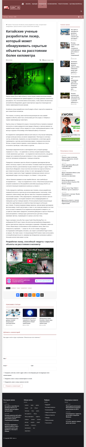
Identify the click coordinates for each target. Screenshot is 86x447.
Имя (4, 358)
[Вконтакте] (30, 295)
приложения (28, 428)
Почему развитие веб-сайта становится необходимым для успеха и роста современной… (75, 50)
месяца (26, 422)
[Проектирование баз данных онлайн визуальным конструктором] (13, 313)
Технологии (42, 4)
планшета (33, 425)
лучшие (33, 419)
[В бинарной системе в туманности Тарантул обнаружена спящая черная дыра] (30, 313)
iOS (31, 408)
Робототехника (63, 4)
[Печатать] (42, 295)
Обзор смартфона (29, 416)
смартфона (27, 430)
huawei (26, 408)
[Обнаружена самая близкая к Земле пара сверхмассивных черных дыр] (47, 313)
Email (5, 365)
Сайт (32, 365)
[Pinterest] (26, 295)
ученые (29, 288)
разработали (24, 288)
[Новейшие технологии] (11, 8)
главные (27, 419)
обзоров (27, 425)
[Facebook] (17, 295)
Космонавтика (52, 4)
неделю (32, 422)
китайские (13, 288)
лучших (39, 419)
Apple (32, 405)
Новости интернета (50, 412)
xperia (37, 411)
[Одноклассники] (34, 295)
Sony (32, 411)
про (34, 428)
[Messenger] (38, 295)
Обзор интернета (50, 415)
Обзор (35, 413)
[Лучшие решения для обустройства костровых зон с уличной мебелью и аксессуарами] (65, 96)
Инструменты (28, 413)
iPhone (36, 408)
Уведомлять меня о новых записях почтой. (17, 382)
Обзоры (28, 4)
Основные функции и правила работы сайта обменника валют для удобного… (75, 67)
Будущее (34, 4)
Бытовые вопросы (76, 4)
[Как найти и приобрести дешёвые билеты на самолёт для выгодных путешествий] (65, 32)
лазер (18, 288)
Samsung (27, 411)
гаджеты (38, 416)
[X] (22, 295)
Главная (9, 24)
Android (26, 405)
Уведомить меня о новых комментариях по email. (18, 378)
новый (38, 422)
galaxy (37, 405)
